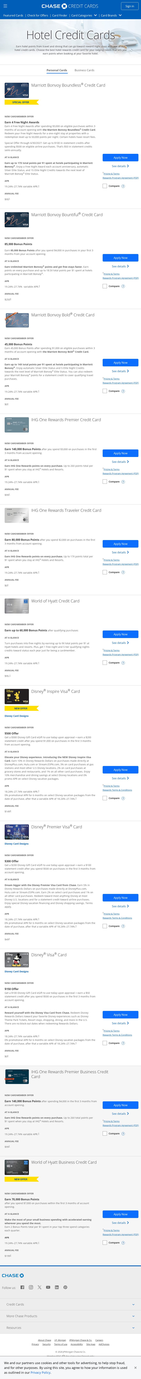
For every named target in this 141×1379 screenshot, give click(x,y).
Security (46, 1344)
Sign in (132, 6)
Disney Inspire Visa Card (55, 691)
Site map (90, 1344)
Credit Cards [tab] (74, 1304)
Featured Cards (14, 15)
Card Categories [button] (85, 15)
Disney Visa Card (49, 954)
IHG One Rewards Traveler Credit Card (66, 510)
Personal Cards (57, 70)
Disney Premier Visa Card (56, 826)
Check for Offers (38, 15)
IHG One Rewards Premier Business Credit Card (69, 1074)
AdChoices (104, 1344)
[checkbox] (111, 186)
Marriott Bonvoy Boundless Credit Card (68, 85)
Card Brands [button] (112, 15)
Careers (99, 1340)
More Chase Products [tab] (74, 1316)
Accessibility (77, 1344)
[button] (135, 1367)
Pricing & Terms (112, 173)
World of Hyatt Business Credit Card (64, 1162)
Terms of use (60, 1344)
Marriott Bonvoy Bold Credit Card (62, 314)
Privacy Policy (40, 1372)
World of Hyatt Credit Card (55, 600)
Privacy (35, 1344)
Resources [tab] (74, 1327)
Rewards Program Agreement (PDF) (121, 177)
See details (121, 166)
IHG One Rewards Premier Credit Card (66, 419)
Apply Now (126, 157)
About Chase (44, 1340)
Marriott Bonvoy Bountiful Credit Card (67, 214)
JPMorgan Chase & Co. (80, 1340)
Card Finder (60, 15)
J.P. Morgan (60, 1340)
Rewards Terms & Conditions (117, 789)
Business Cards (84, 70)
